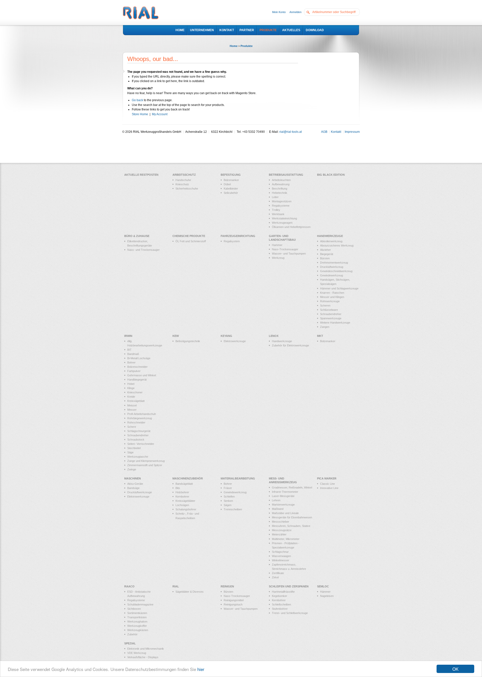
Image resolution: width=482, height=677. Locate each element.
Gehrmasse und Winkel (141, 375)
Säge (130, 452)
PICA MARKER (326, 478)
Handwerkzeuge (330, 235)
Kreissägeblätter (185, 500)
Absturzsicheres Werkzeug (336, 245)
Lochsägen (182, 505)
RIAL (175, 586)
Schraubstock (135, 439)
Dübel (227, 184)
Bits (177, 487)
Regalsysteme (280, 205)
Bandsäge (133, 487)
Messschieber (280, 521)
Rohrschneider (136, 422)
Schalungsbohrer (185, 509)
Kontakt (336, 132)
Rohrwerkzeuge (330, 301)
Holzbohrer (182, 492)
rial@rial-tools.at (290, 132)
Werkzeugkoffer (137, 625)
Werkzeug (278, 257)
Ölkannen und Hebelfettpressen (291, 226)
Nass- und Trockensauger (143, 249)
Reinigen (227, 586)
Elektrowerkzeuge (235, 341)
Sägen (227, 505)
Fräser (228, 487)
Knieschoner (135, 392)
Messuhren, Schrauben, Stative (291, 525)
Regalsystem (232, 241)
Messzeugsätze (281, 530)
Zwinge (131, 469)
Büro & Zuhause (136, 235)
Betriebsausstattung (286, 174)
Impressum (352, 132)
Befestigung (231, 174)
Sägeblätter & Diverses (189, 591)
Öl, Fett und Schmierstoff (190, 241)
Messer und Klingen (332, 296)
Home (233, 45)
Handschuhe (183, 179)
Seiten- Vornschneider (140, 443)
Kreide (131, 396)
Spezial (130, 643)
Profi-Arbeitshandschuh (141, 413)
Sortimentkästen (137, 612)
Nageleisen (327, 595)
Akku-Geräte (135, 483)
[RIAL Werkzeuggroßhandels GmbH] (141, 13)
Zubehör (132, 634)
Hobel (130, 383)
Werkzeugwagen (282, 222)
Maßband (277, 508)
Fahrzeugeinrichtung (238, 235)
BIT (129, 349)
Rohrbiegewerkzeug (139, 418)
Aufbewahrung (280, 184)
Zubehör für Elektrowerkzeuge (290, 345)
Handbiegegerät (137, 379)
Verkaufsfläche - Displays (142, 657)
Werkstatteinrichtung (284, 218)
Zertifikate (278, 573)
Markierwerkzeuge (283, 504)
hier (200, 669)
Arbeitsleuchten (281, 179)
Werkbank (278, 214)
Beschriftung (279, 188)
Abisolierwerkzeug (331, 241)
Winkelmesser (280, 560)
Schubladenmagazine (140, 604)
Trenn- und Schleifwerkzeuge (290, 612)
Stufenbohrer (280, 608)
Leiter (275, 197)
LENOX (273, 335)
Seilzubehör (231, 192)
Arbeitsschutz (184, 174)
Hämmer (325, 591)
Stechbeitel (134, 448)
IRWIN (128, 335)
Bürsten (325, 258)
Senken (228, 500)
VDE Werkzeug (136, 652)
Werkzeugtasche (137, 456)
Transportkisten (137, 617)
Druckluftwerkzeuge (139, 492)
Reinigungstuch (233, 604)
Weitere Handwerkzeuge (335, 322)
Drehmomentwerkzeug (334, 262)
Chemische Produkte (188, 235)
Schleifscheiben (281, 604)
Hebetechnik (279, 192)
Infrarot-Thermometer (285, 491)
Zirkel (275, 577)
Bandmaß (133, 353)
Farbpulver (134, 371)
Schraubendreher (330, 314)
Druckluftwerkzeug (331, 266)
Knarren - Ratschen (332, 292)
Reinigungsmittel (234, 600)
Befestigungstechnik (187, 341)
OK (455, 669)
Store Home (140, 114)
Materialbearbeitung (238, 478)
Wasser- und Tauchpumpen (289, 253)
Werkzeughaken (137, 621)
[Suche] (309, 12)
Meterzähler (279, 534)
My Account (159, 114)
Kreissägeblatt (136, 400)
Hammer (277, 245)
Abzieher (325, 249)
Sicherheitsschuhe (186, 188)
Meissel (132, 405)
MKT (320, 335)
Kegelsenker (279, 595)
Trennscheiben (233, 509)
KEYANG (226, 335)
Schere (131, 426)
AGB (324, 132)
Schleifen (229, 496)
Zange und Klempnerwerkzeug (146, 460)
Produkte (246, 45)
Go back (137, 100)
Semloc (323, 586)
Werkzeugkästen (137, 630)
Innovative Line (329, 487)
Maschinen (132, 478)
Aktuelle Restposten (141, 174)
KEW (175, 335)
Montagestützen (281, 201)
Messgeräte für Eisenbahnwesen (292, 517)
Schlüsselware (329, 309)
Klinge (131, 388)
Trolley (276, 209)
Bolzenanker (231, 179)
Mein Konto (279, 12)
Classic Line (327, 483)
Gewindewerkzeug (331, 275)
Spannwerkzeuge (330, 318)
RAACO (129, 586)
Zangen (324, 326)
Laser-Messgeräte (283, 496)
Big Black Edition (331, 174)
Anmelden (295, 12)
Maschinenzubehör (187, 478)
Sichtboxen (134, 608)
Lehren (276, 500)
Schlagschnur (280, 551)
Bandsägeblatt (184, 483)
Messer (132, 409)
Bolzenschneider (137, 366)
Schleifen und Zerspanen (289, 586)
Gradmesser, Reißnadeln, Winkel (292, 487)
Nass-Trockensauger (285, 249)
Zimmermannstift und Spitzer (144, 465)
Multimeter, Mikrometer (285, 538)
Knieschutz (182, 184)
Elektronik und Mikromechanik (145, 648)
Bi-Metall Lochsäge (138, 358)
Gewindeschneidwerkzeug (336, 271)
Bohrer (131, 362)
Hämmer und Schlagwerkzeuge (339, 288)
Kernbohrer (182, 496)
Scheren (325, 305)
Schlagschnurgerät (138, 431)
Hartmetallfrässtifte (283, 591)
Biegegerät (326, 254)
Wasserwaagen (281, 556)
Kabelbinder (231, 188)
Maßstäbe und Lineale (285, 513)
